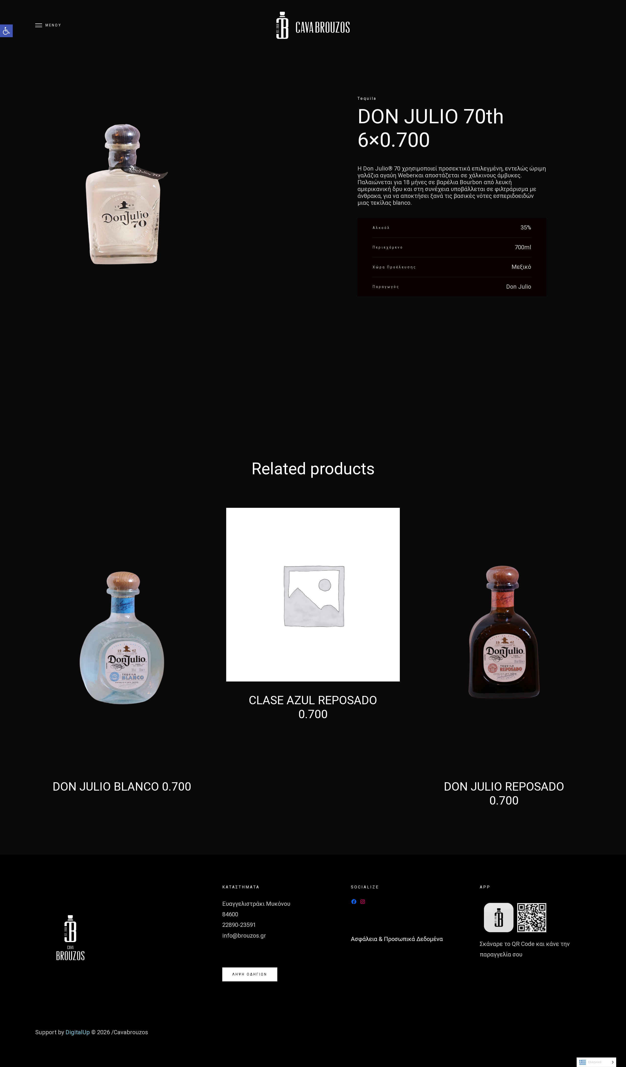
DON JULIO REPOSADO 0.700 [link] (504, 793)
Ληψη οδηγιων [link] (249, 974)
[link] (6, 30)
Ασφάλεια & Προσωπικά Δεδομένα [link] (397, 939)
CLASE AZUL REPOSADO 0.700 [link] (313, 707)
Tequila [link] (367, 98)
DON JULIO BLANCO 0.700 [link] (122, 787)
